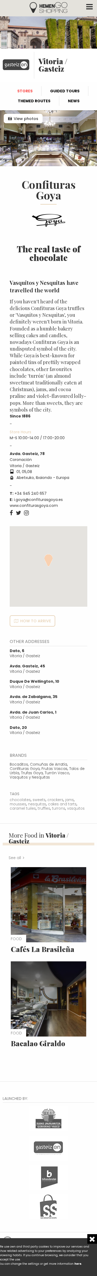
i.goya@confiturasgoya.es (38, 499)
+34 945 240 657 (31, 493)
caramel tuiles (23, 808)
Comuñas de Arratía (48, 764)
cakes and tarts (62, 804)
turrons (58, 808)
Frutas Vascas (54, 768)
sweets (39, 799)
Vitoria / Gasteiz (25, 653)
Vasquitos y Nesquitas (30, 777)
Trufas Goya (32, 773)
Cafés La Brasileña (42, 949)
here (77, 1264)
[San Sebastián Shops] (48, 1206)
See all (15, 857)
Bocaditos (19, 764)
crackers (55, 799)
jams (69, 799)
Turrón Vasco (57, 773)
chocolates (20, 799)
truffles (44, 808)
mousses (18, 804)
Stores (25, 91)
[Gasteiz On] (48, 1147)
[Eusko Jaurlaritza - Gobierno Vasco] (48, 1118)
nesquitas (37, 804)
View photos (26, 118)
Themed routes (34, 101)
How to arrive (35, 621)
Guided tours (64, 91)
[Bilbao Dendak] (48, 1177)
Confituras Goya (25, 768)
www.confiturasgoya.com (34, 505)
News (73, 101)
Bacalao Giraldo (38, 1043)
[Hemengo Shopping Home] (48, 7)
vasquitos (76, 808)
